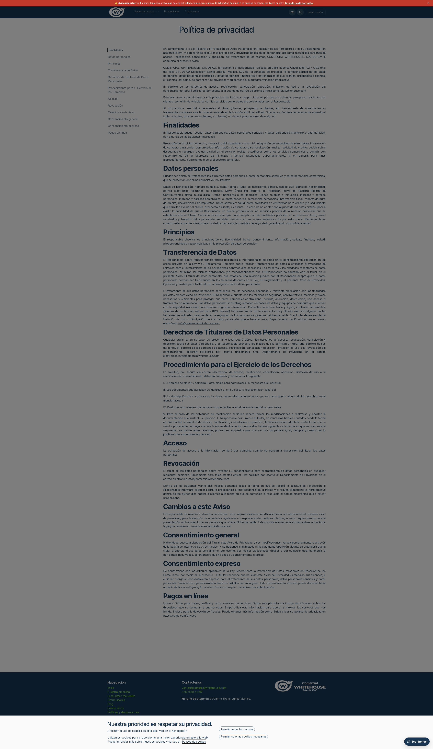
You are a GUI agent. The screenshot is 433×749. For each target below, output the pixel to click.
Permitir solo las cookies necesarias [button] (243, 736)
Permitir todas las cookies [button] (237, 729)
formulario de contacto (299, 3)
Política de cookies (194, 741)
